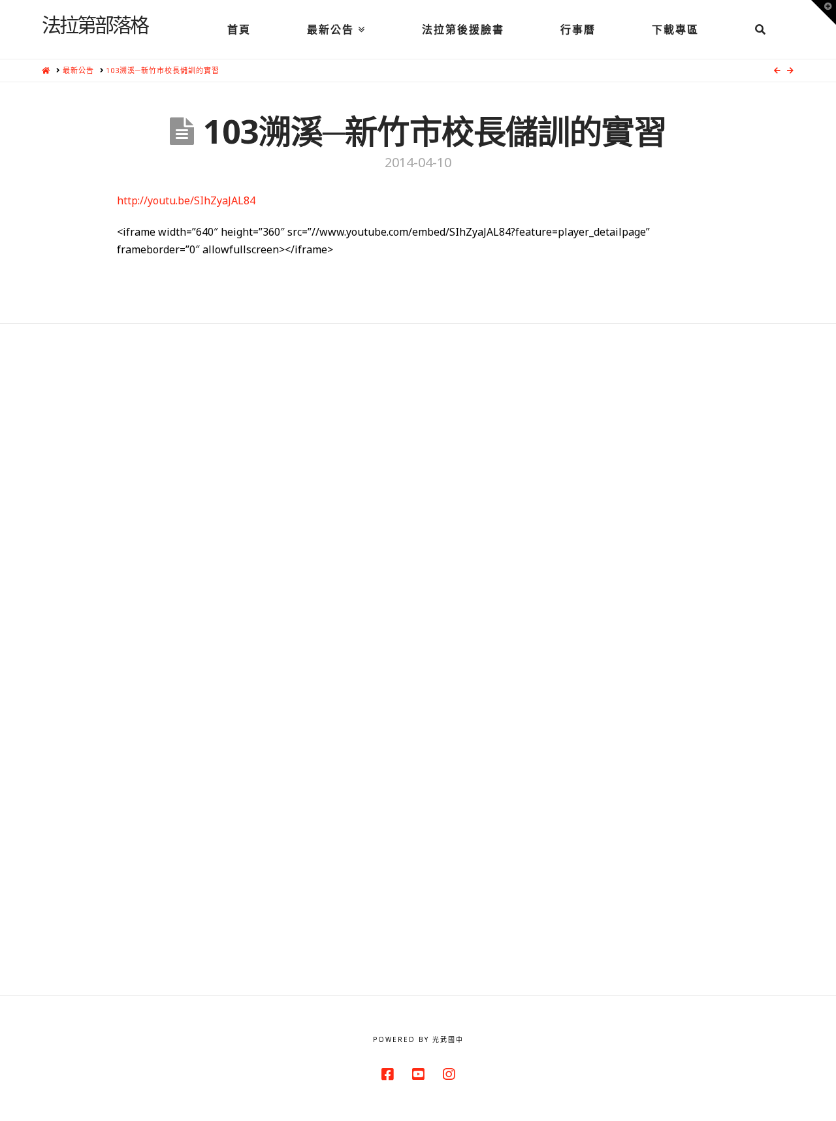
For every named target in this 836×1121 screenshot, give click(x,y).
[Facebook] (387, 1074)
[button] (823, 12)
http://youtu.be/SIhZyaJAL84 (186, 200)
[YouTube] (418, 1074)
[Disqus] (418, 487)
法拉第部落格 (95, 24)
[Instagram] (449, 1074)
